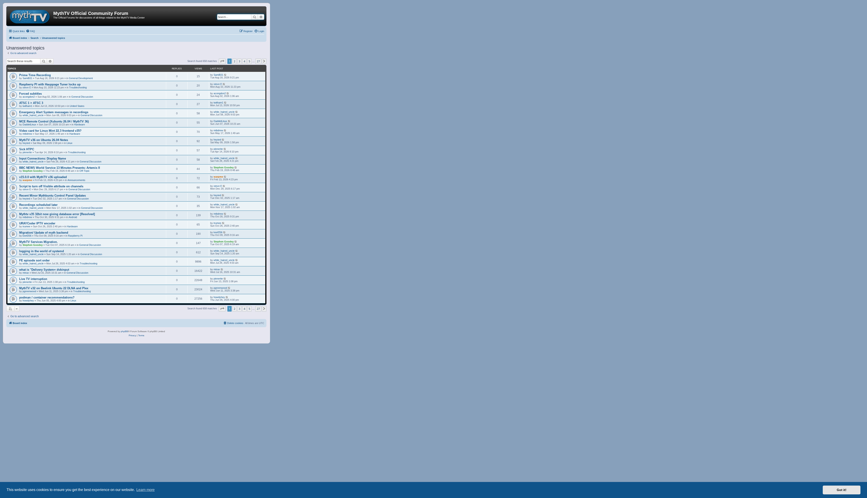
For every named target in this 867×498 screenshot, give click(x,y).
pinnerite (27, 152)
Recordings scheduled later (38, 205)
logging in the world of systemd (41, 251)
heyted (26, 143)
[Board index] (30, 16)
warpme (27, 180)
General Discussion (82, 96)
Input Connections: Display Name (42, 158)
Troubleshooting (78, 87)
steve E (27, 87)
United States (77, 106)
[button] (222, 61)
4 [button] (244, 61)
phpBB (124, 331)
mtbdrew (27, 133)
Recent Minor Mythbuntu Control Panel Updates (52, 195)
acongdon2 (29, 96)
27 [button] (258, 61)
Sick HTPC (26, 149)
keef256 (27, 235)
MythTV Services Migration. (38, 242)
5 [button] (249, 61)
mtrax (26, 272)
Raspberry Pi (75, 235)
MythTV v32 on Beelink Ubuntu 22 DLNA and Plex (53, 288)
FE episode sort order (34, 260)
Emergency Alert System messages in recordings (53, 112)
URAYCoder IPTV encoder (37, 223)
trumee (26, 226)
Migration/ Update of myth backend (43, 232)
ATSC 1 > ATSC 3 (31, 103)
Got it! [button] (841, 490)
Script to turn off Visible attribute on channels (51, 186)
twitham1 (27, 106)
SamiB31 (27, 78)
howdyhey (28, 300)
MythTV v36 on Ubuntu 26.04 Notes (43, 140)
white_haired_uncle (33, 115)
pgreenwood (29, 291)
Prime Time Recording (35, 75)
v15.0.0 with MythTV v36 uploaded (43, 177)
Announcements (76, 180)
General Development (81, 78)
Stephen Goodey (33, 170)
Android (73, 217)
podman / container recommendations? (47, 297)
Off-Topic (84, 170)
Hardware (79, 124)
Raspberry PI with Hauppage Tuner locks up (50, 84)
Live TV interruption (33, 279)
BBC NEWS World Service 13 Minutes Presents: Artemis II (59, 167)
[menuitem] (30, 31)
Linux (69, 143)
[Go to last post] (225, 74)
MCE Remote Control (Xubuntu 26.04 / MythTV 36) (54, 121)
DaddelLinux (29, 124)
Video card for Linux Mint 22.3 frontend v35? (50, 130)
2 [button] (234, 61)
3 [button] (239, 61)
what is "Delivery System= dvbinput (44, 269)
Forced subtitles (30, 93)
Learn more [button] (145, 490)
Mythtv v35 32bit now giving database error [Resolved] (57, 214)
